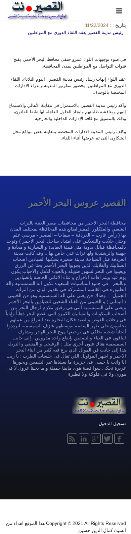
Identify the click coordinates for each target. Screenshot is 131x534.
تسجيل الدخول (112, 423)
